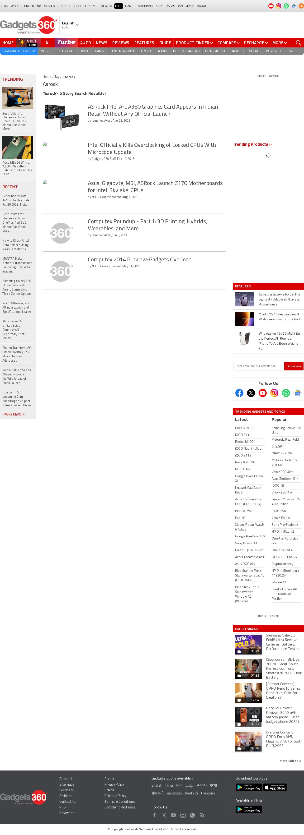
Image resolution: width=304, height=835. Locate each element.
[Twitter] (251, 393)
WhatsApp (192, 814)
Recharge (254, 43)
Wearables (275, 51)
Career (109, 779)
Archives (65, 796)
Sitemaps (67, 785)
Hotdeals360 (215, 51)
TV (174, 51)
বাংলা (179, 786)
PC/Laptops (191, 51)
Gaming (101, 51)
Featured (243, 286)
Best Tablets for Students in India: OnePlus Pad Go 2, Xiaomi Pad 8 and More (14, 223)
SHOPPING (145, 6)
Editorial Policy (115, 796)
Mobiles (47, 51)
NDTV (4, 6)
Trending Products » (252, 145)
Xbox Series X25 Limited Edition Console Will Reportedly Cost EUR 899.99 (16, 330)
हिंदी (39, 6)
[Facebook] (239, 393)
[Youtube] (263, 393)
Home (8, 43)
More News (13, 414)
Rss (201, 814)
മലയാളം (174, 793)
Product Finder (192, 43)
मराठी (213, 786)
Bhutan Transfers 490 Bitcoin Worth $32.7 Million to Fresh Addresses (16, 354)
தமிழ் (189, 786)
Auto (85, 43)
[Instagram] (274, 393)
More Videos (289, 760)
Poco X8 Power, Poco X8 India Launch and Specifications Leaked (17, 308)
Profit (29, 6)
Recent (10, 187)
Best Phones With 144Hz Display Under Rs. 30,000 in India (16, 200)
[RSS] (301, 6)
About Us (66, 779)
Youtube (173, 814)
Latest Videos (246, 628)
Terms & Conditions (119, 802)
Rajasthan (174, 6)
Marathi (203, 6)
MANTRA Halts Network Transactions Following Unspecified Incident (17, 265)
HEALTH (106, 6)
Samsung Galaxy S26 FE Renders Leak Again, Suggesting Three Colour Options (17, 287)
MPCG (189, 6)
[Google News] (298, 393)
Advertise (66, 813)
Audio (162, 51)
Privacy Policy (114, 785)
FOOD (77, 6)
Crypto (146, 51)
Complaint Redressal (120, 807)
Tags (58, 77)
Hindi (169, 786)
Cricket (63, 6)
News (101, 43)
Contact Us (67, 802)
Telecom (65, 51)
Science (255, 51)
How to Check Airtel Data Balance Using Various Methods (15, 245)
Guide (165, 43)
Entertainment (124, 51)
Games (130, 6)
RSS (62, 807)
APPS (159, 6)
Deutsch (191, 793)
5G (291, 51)
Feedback (66, 790)
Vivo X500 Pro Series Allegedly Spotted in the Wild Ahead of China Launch (16, 377)
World (16, 6)
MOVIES (49, 6)
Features (144, 43)
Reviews (120, 43)
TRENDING (12, 80)
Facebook (154, 814)
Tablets (238, 51)
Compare (227, 43)
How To (83, 51)
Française (208, 793)
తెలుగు (202, 785)
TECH (119, 6)
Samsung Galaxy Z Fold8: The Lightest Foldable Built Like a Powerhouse (279, 299)
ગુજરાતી (158, 793)
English (157, 786)
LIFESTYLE (90, 6)
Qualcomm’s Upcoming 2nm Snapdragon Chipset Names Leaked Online (17, 399)
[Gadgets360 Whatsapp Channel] (286, 393)
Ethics (109, 790)
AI (48, 43)
